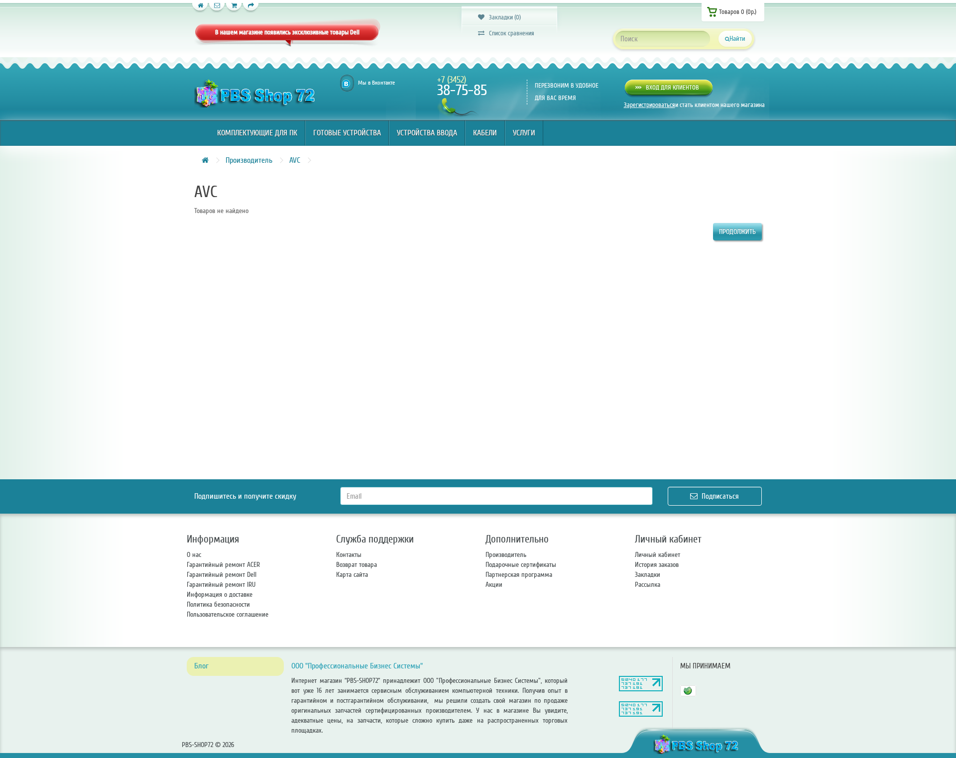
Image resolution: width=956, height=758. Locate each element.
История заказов (657, 564)
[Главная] (200, 7)
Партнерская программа (518, 574)
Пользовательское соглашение (227, 614)
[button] (669, 88)
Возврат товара (356, 564)
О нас (194, 554)
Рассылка (647, 584)
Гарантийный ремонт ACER (223, 564)
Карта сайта (352, 574)
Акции (493, 584)
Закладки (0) (502, 17)
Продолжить (737, 231)
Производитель (249, 160)
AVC (294, 160)
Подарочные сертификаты (520, 564)
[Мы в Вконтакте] (347, 83)
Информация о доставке (219, 594)
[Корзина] (234, 7)
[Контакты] (217, 7)
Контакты (348, 554)
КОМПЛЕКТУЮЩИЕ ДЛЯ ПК (257, 133)
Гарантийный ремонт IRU (221, 584)
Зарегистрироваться (649, 105)
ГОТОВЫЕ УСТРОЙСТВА (347, 133)
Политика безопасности (218, 604)
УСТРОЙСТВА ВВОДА (427, 133)
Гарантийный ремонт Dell (221, 574)
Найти (737, 38)
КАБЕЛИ (485, 133)
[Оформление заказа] (250, 7)
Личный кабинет (657, 554)
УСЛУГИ (524, 133)
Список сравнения (509, 33)
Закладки (647, 574)
